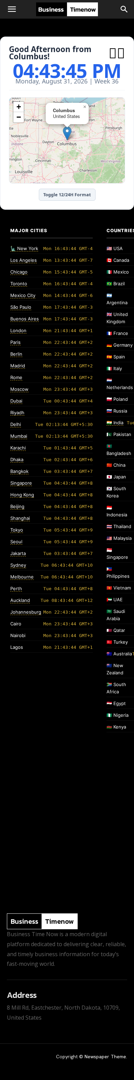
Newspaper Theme (105, 1056)
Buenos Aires (24, 318)
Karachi (18, 447)
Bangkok (19, 471)
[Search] (124, 9)
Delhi (15, 424)
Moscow (19, 389)
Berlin (16, 354)
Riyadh (17, 412)
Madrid (17, 365)
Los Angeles (23, 260)
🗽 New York (24, 248)
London (18, 330)
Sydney (18, 565)
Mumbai (18, 436)
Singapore (21, 483)
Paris (15, 342)
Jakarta (18, 553)
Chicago (18, 272)
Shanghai (20, 518)
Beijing (17, 506)
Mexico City (22, 295)
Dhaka (16, 459)
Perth (16, 588)
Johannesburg (25, 612)
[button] (12, 9)
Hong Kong (22, 494)
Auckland (20, 600)
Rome (16, 377)
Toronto (18, 283)
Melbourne (22, 576)
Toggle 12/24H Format (67, 194)
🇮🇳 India (115, 422)
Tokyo (16, 530)
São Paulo (20, 307)
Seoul (16, 541)
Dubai (16, 401)
